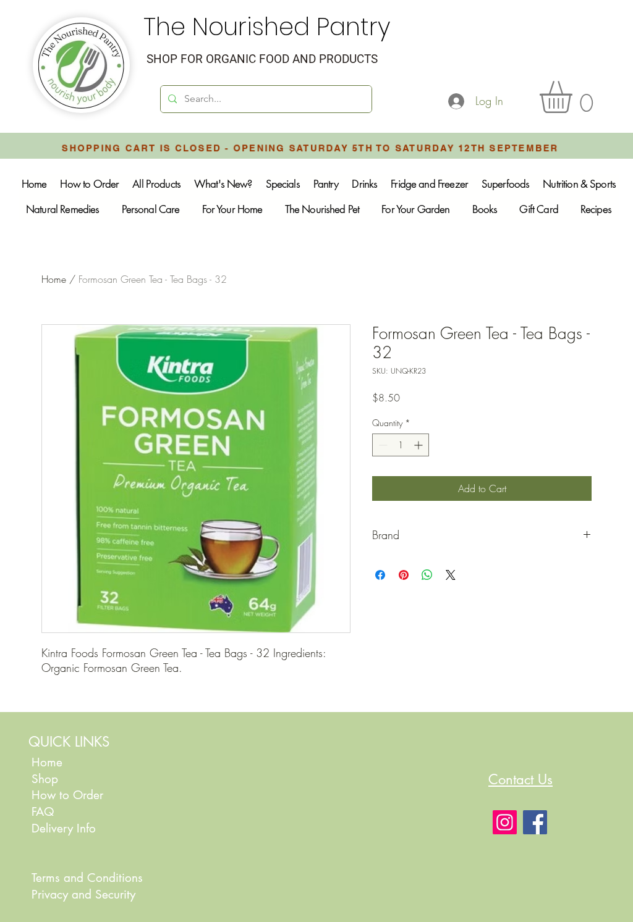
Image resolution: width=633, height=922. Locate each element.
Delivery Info (64, 828)
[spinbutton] (400, 445)
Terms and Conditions (87, 878)
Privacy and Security (83, 894)
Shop (45, 779)
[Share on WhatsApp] (427, 575)
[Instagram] (505, 822)
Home (53, 279)
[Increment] (419, 445)
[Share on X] (450, 575)
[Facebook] (535, 822)
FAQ (43, 811)
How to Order (69, 795)
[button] (575, 97)
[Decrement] (381, 445)
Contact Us (520, 779)
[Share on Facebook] (380, 575)
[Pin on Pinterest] (403, 575)
